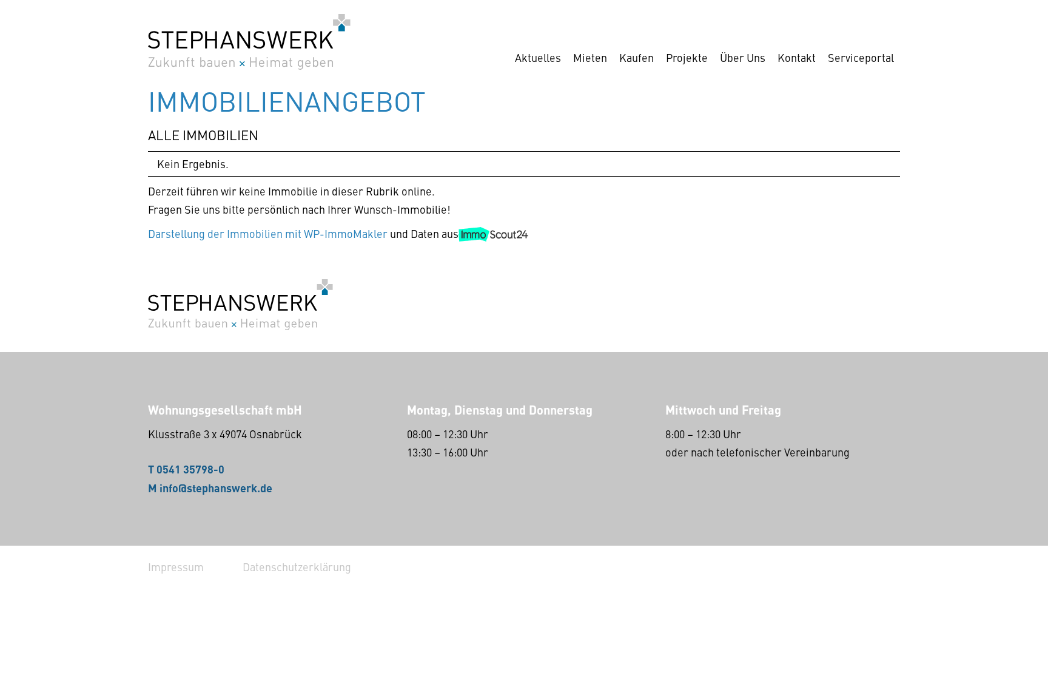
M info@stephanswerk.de (210, 487)
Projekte (687, 57)
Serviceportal (861, 57)
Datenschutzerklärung (297, 566)
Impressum (176, 566)
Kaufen (636, 57)
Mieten (590, 57)
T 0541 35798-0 (186, 468)
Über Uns (742, 57)
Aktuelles (538, 57)
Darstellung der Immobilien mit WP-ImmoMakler (268, 233)
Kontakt (797, 57)
